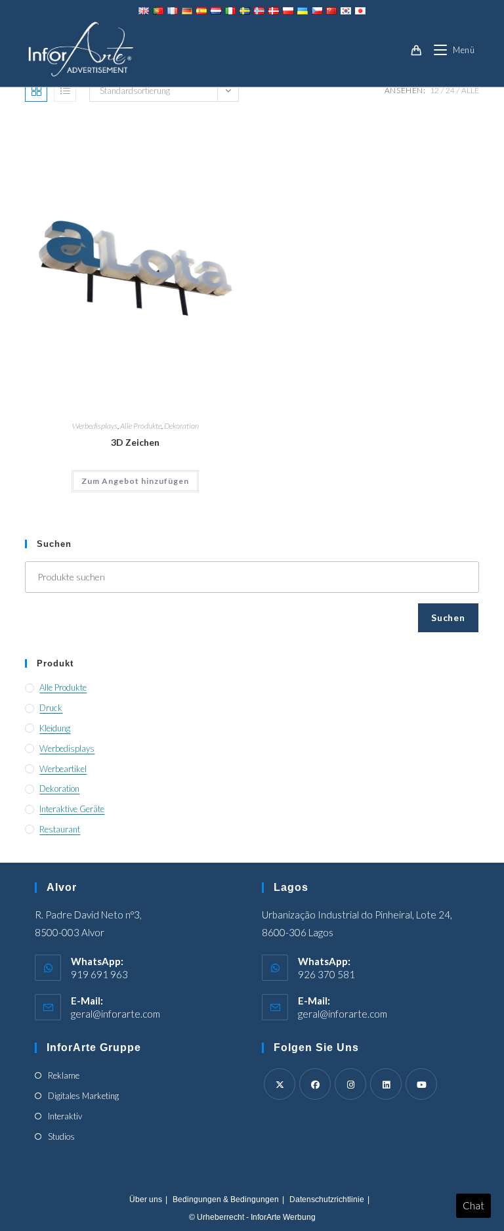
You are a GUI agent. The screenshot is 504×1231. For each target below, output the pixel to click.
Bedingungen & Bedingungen (226, 1199)
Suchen (448, 617)
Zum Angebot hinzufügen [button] (135, 481)
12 (434, 90)
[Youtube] (421, 1084)
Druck (50, 707)
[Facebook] (315, 1084)
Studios (61, 1136)
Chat (473, 1205)
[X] (279, 1084)
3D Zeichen (135, 442)
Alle (470, 90)
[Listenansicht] (65, 90)
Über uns (145, 1199)
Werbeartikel (63, 769)
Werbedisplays (94, 426)
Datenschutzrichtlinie (326, 1199)
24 (450, 90)
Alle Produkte (140, 426)
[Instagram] (350, 1084)
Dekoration (181, 426)
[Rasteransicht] (36, 90)
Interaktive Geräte (71, 809)
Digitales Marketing (83, 1096)
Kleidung (54, 728)
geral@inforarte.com (115, 1014)
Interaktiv (65, 1116)
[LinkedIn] (386, 1084)
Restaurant (59, 829)
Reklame (63, 1075)
